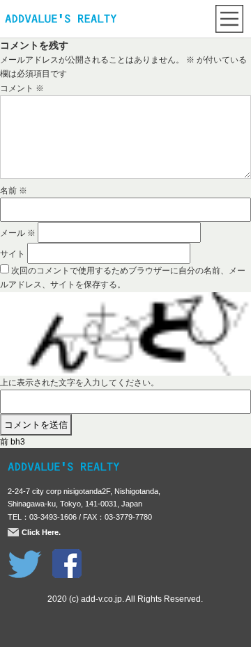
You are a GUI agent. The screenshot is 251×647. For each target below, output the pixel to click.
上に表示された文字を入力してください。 (79, 383)
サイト (12, 254)
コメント (22, 88)
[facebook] (67, 556)
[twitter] (25, 556)
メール (18, 233)
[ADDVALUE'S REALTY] (60, 20)
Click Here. (41, 532)
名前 (13, 190)
